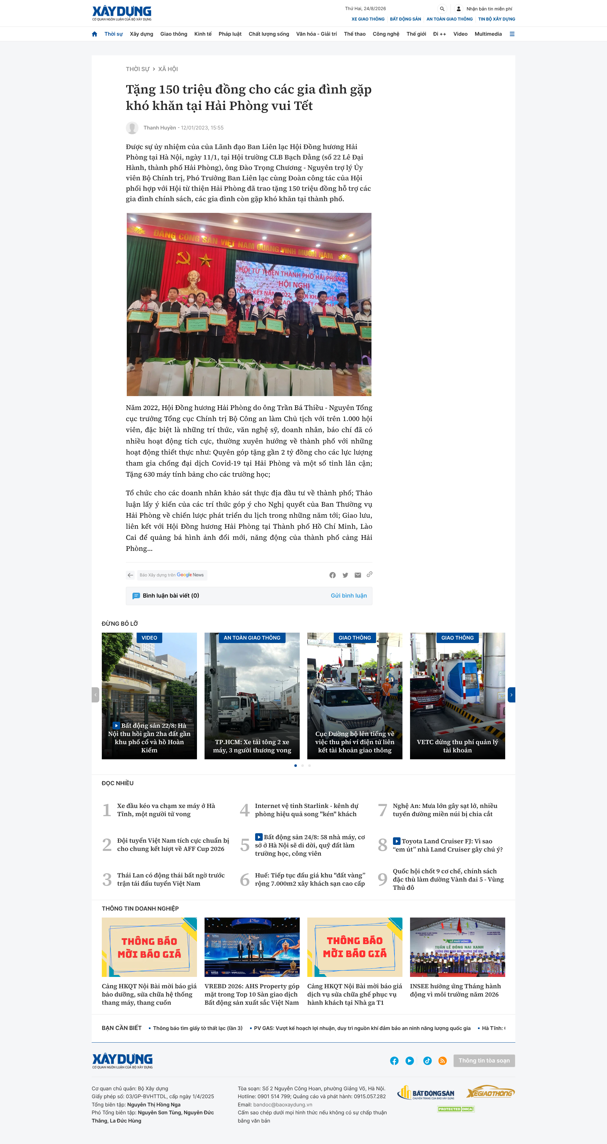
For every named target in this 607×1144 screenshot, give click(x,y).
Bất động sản (405, 19)
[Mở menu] (512, 34)
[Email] (358, 575)
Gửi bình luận (349, 596)
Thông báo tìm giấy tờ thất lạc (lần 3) (198, 1028)
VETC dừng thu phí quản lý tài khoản (458, 746)
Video (460, 34)
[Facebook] (332, 575)
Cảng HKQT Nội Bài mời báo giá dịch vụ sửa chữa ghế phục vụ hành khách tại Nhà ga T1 (354, 994)
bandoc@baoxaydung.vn (282, 1104)
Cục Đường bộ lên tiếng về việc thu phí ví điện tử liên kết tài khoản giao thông (355, 742)
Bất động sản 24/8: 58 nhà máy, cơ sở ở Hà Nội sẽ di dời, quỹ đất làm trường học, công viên (310, 845)
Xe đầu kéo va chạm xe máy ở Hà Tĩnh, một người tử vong (166, 810)
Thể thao (355, 34)
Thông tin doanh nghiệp (140, 909)
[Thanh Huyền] (132, 128)
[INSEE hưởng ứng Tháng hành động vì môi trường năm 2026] (457, 947)
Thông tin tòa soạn (484, 1060)
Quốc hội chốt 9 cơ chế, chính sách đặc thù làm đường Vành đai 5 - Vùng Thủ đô (448, 879)
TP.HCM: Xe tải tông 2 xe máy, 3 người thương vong (252, 746)
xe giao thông (368, 19)
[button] (295, 765)
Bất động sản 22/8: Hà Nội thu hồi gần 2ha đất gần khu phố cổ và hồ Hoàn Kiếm (149, 737)
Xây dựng (141, 34)
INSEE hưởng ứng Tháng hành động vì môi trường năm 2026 (455, 990)
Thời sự (113, 34)
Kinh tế (203, 34)
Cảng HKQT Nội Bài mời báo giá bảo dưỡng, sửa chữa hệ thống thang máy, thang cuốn (149, 994)
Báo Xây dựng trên (157, 575)
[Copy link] (369, 575)
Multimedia (488, 34)
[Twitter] (345, 575)
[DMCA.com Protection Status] (456, 1109)
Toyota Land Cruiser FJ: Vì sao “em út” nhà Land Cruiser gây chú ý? (448, 845)
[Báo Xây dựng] (122, 13)
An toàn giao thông (449, 19)
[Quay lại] (130, 575)
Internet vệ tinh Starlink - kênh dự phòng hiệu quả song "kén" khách (307, 810)
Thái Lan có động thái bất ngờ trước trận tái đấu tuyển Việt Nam (171, 879)
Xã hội (168, 69)
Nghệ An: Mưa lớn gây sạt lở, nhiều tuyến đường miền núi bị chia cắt (445, 810)
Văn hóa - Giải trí (316, 34)
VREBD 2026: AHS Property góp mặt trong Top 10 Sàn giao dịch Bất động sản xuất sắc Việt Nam (252, 994)
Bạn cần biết (122, 1028)
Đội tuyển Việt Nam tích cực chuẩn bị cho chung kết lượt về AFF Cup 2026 (173, 844)
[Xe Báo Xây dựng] (490, 1091)
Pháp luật (230, 34)
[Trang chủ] (94, 33)
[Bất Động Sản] (426, 1093)
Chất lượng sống (269, 34)
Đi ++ (439, 34)
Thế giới (416, 34)
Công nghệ (386, 34)
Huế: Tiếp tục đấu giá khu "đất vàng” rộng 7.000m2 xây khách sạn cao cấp (310, 879)
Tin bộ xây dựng (496, 19)
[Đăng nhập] (458, 9)
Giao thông (173, 34)
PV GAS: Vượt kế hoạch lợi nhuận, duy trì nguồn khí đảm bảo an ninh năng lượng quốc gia (362, 1028)
